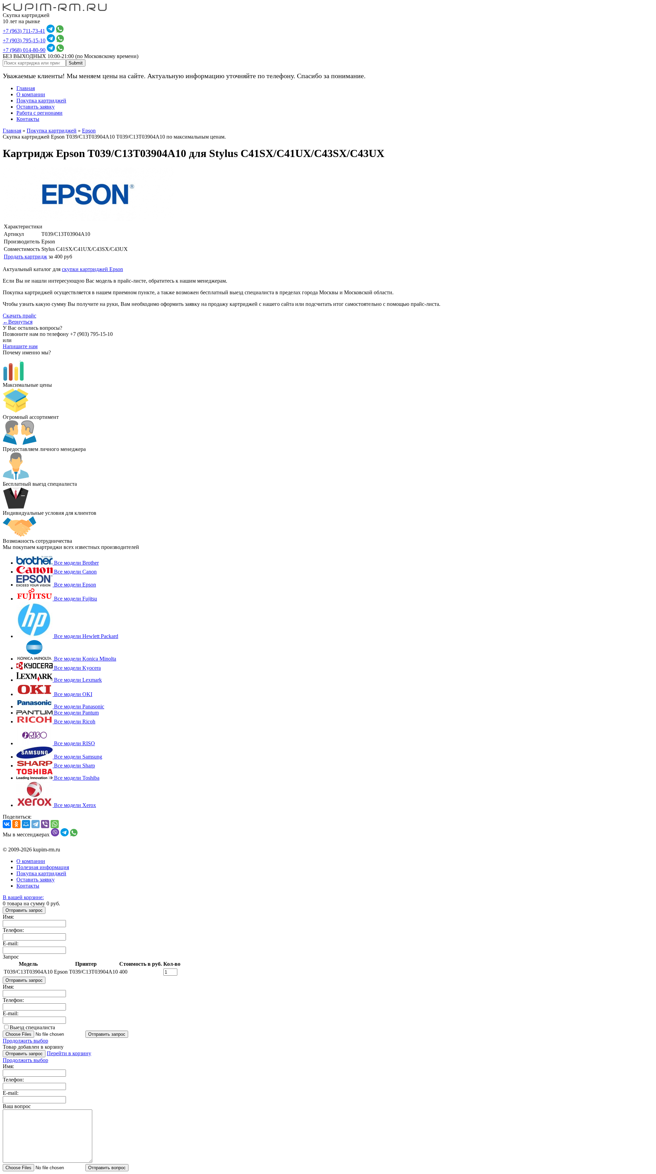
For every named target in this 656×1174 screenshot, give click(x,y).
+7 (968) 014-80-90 (24, 50)
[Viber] (45, 824)
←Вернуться (17, 322)
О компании (30, 94)
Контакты (27, 119)
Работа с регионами (39, 113)
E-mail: (10, 943)
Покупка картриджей (41, 100)
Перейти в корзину (69, 1053)
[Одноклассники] (16, 824)
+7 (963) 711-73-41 (24, 31)
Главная (25, 88)
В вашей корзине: (23, 897)
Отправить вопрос (107, 1167)
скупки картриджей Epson (92, 269)
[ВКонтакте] (7, 824)
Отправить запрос (24, 910)
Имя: (8, 917)
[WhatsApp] (55, 824)
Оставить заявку (35, 107)
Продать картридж (25, 256)
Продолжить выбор (25, 1041)
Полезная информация (42, 867)
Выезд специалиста (32, 1027)
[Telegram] (35, 824)
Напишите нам (20, 346)
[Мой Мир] (26, 824)
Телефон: (13, 930)
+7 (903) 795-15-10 (24, 40)
